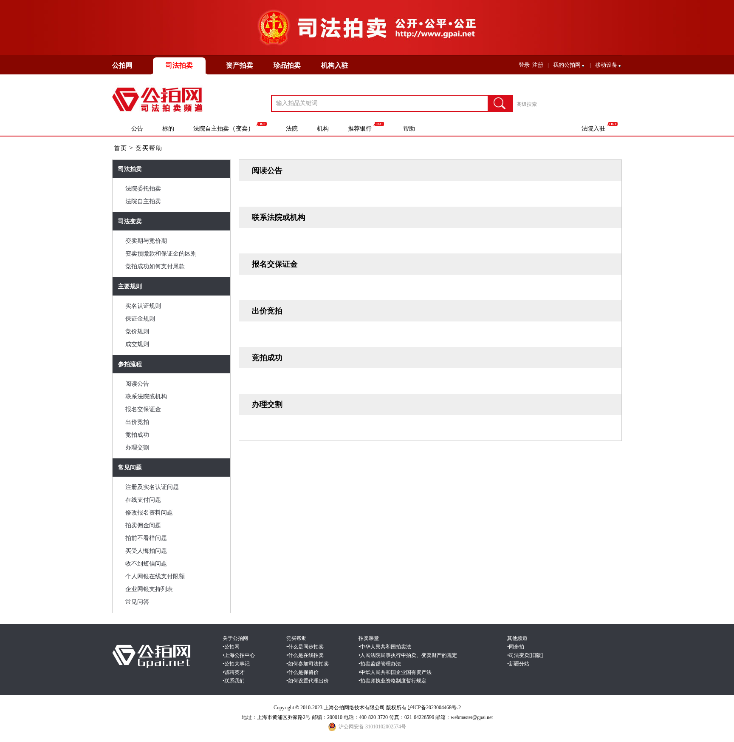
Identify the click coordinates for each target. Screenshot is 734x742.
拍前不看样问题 (146, 538)
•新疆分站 (518, 664)
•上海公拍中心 (239, 655)
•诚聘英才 (234, 672)
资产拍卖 (239, 65)
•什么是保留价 (302, 672)
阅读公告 (137, 384)
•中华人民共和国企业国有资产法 (395, 672)
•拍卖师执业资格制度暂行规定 (392, 681)
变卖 (242, 128)
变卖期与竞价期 (146, 241)
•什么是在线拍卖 (305, 655)
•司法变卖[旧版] (525, 655)
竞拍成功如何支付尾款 (155, 266)
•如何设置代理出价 (307, 681)
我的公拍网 (567, 65)
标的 (168, 128)
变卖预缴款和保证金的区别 (161, 253)
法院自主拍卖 (211, 128)
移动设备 (606, 65)
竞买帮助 (149, 148)
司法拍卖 (179, 65)
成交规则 (137, 344)
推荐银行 (360, 128)
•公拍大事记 (236, 664)
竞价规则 (137, 331)
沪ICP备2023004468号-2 (434, 708)
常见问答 (137, 602)
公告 (137, 128)
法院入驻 (593, 128)
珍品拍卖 (287, 65)
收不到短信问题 (146, 563)
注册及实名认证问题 (152, 487)
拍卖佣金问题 (143, 525)
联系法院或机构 (146, 396)
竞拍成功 (137, 435)
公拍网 (122, 65)
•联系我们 (234, 681)
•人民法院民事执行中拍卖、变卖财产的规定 (408, 655)
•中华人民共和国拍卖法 (385, 647)
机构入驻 (334, 65)
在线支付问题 (143, 500)
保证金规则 (140, 319)
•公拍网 (231, 647)
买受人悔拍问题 (146, 551)
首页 (120, 148)
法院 (292, 128)
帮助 (409, 128)
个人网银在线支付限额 (155, 576)
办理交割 (137, 447)
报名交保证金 (143, 409)
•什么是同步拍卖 (305, 647)
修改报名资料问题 (149, 512)
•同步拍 (515, 647)
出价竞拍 (137, 422)
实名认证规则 (143, 306)
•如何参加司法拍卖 (307, 664)
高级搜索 (527, 104)
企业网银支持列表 (149, 589)
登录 (524, 65)
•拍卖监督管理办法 (380, 664)
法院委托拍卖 (143, 188)
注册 (537, 65)
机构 (323, 128)
